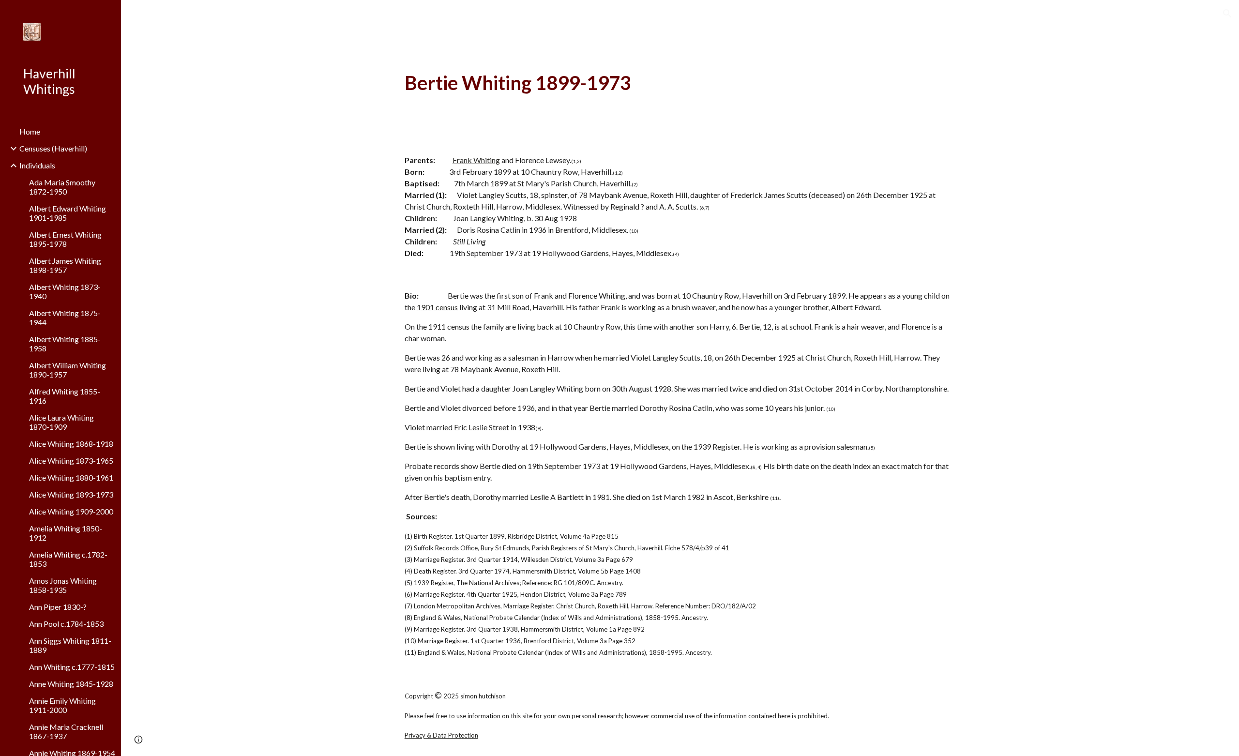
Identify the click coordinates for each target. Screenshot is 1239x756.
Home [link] (29, 131)
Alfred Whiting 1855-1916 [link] (64, 396)
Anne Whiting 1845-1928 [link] (71, 683)
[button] (1227, 13)
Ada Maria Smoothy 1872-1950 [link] (62, 187)
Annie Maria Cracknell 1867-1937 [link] (66, 731)
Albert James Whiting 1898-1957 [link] (65, 265)
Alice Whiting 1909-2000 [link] (71, 511)
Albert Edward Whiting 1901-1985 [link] (67, 213)
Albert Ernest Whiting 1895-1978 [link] (65, 239)
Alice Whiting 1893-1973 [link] (71, 494)
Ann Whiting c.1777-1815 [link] (72, 666)
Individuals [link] (37, 165)
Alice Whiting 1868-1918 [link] (71, 443)
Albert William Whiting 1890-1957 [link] (67, 370)
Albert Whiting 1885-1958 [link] (65, 343)
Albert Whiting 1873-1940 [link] (65, 291)
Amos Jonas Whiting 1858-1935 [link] (63, 585)
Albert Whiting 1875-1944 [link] (65, 317)
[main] (680, 83)
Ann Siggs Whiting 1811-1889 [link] (70, 645)
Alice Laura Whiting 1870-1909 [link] (61, 422)
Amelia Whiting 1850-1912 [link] (65, 533)
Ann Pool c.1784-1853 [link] (66, 623)
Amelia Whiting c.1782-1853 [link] (68, 559)
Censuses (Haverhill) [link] (53, 148)
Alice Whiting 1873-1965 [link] (71, 460)
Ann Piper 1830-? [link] (58, 606)
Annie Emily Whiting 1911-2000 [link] (62, 705)
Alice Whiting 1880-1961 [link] (71, 477)
